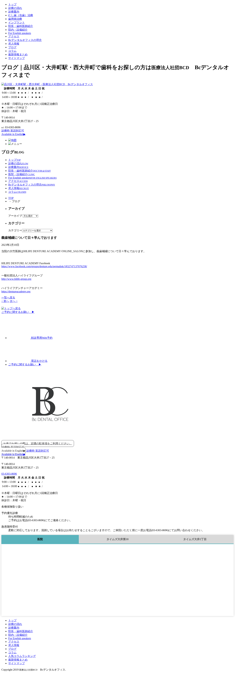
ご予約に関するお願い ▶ (17, 312)
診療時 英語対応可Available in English (13, 449)
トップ (12, 4)
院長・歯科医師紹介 (20, 26)
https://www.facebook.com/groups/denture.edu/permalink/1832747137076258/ (44, 266)
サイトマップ (16, 58)
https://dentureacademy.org (15, 291)
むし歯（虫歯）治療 (20, 15)
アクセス (13, 36)
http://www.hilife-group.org (16, 278)
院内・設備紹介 (18, 29)
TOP (11, 198)
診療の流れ (15, 8)
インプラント (16, 22)
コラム (12, 50)
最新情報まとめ (18, 54)
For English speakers (19, 33)
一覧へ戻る (8, 297)
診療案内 (13, 11)
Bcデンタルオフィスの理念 (25, 40)
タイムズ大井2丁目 (195, 539)
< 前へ (5, 301)
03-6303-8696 (9, 473)
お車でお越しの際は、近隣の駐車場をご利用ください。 (37, 443)
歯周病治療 (15, 18)
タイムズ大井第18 (117, 539)
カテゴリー (15, 230)
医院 (40, 539)
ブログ (12, 47)
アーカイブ (15, 215)
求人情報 (13, 43)
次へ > (14, 301)
